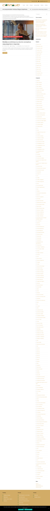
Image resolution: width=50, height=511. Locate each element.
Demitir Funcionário (40, 200)
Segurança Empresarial (41, 444)
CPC (37, 175)
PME (38, 398)
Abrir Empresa (39, 82)
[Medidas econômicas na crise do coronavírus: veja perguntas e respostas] (18, 30)
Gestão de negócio (40, 273)
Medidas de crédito (40, 332)
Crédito (38, 177)
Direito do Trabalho (40, 210)
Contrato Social (39, 166)
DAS (37, 189)
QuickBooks (39, 416)
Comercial (36, 495)
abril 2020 (38, 61)
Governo (38, 283)
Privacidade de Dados (40, 408)
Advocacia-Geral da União (41, 93)
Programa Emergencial (41, 410)
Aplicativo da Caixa (40, 95)
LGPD (38, 321)
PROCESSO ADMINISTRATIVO (24, 500)
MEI (37, 340)
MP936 (38, 361)
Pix (37, 393)
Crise (38, 183)
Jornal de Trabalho (40, 313)
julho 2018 (38, 67)
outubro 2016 (39, 74)
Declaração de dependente (41, 192)
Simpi (38, 456)
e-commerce (39, 220)
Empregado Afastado (40, 232)
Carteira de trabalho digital (41, 120)
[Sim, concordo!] (48, 508)
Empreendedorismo (40, 228)
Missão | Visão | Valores (8, 498)
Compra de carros (40, 139)
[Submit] (46, 14)
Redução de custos (40, 429)
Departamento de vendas (41, 202)
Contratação (39, 156)
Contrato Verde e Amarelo (41, 168)
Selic (37, 448)
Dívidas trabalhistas (40, 213)
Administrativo (39, 91)
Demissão (38, 198)
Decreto (38, 194)
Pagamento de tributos (41, 380)
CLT (37, 128)
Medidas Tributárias (40, 338)
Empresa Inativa (39, 234)
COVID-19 (38, 173)
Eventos (38, 254)
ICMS (38, 290)
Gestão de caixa (39, 267)
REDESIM (38, 427)
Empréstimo (39, 239)
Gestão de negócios (40, 275)
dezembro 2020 (39, 46)
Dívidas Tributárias (40, 215)
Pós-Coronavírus (40, 404)
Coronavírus (39, 171)
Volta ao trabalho (40, 476)
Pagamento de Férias (40, 378)
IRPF (38, 307)
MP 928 (38, 351)
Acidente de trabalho (40, 90)
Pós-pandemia (39, 406)
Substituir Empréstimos (41, 461)
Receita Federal (39, 417)
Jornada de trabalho (40, 311)
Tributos (38, 474)
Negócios (38, 365)
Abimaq (38, 80)
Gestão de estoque (40, 271)
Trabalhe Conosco (37, 497)
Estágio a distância (40, 252)
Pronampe (38, 412)
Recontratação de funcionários (42, 421)
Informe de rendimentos (41, 300)
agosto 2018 (39, 65)
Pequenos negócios (40, 389)
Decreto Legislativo (40, 196)
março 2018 (39, 71)
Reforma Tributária (40, 433)
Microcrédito (39, 342)
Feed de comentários (39, 485)
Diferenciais (6, 497)
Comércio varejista (40, 135)
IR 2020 (38, 306)
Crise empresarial (40, 185)
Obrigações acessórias (41, 376)
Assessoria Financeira (40, 97)
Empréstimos (39, 245)
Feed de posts (38, 484)
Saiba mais (5, 52)
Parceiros (5, 500)
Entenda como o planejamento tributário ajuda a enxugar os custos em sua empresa (41, 21)
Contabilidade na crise (40, 149)
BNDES (38, 111)
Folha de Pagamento (40, 260)
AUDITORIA (21, 502)
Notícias (38, 372)
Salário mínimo (39, 440)
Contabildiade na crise (40, 143)
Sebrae (38, 442)
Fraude (38, 264)
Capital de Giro (39, 116)
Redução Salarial (39, 431)
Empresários (39, 238)
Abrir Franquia (39, 84)
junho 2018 (39, 69)
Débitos (38, 191)
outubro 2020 (39, 50)
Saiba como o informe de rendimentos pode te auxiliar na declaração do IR (41, 25)
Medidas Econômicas (40, 334)
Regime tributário (40, 435)
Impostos (38, 298)
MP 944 (38, 355)
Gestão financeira (40, 279)
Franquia (38, 262)
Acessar (37, 483)
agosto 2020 (39, 53)
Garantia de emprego (40, 265)
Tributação (39, 472)
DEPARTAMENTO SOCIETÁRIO (24, 495)
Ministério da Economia (41, 344)
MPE (38, 363)
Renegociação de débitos (41, 438)
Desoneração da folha (40, 204)
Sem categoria (39, 450)
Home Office (39, 286)
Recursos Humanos (40, 425)
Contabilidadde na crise (41, 145)
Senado (38, 452)
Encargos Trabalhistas (40, 246)
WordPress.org (38, 487)
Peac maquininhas (40, 387)
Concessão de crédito (40, 141)
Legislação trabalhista (40, 315)
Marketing (38, 328)
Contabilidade (39, 147)
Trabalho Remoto (40, 468)
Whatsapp (38, 478)
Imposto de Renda (40, 294)
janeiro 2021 (39, 44)
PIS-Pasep (39, 391)
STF (37, 459)
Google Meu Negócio (40, 281)
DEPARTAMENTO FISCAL (23, 498)
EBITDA (38, 222)
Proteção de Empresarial (41, 414)
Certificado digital (40, 124)
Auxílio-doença (39, 101)
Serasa (38, 454)
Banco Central (39, 103)
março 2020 (39, 63)
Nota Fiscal (39, 367)
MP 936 (38, 353)
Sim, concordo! (21, 509)
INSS (38, 302)
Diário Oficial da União (40, 208)
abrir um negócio (40, 88)
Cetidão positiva (39, 126)
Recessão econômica (40, 419)
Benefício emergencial (40, 109)
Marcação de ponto (40, 327)
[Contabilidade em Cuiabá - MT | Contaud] (11, 5)
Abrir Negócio (39, 86)
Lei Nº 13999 (39, 319)
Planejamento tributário (41, 395)
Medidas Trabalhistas (40, 336)
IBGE (38, 288)
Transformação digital (40, 470)
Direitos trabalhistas (40, 212)
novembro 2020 (39, 48)
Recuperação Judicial (40, 423)
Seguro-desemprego (40, 446)
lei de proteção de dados (41, 317)
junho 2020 (39, 57)
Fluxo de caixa (39, 258)
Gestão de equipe (40, 269)
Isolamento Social (40, 309)
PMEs (38, 400)
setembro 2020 (39, 52)
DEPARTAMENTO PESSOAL (23, 504)
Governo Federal (40, 285)
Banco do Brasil (39, 107)
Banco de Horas (39, 105)
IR (37, 304)
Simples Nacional (40, 458)
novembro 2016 (39, 73)
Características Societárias (41, 118)
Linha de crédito (39, 323)
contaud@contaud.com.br (43, 1)
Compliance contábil (40, 137)
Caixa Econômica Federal (41, 112)
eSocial (38, 250)
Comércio (38, 133)
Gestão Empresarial (40, 277)
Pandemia (38, 385)
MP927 (38, 359)
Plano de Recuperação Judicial (42, 396)
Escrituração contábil (40, 248)
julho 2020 (38, 55)
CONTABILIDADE (22, 497)
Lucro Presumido (40, 325)
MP (37, 346)
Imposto (38, 292)
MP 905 (38, 348)
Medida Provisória (40, 330)
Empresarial (39, 236)
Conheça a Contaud (7, 495)
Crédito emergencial (40, 181)
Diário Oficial (39, 206)
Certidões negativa (40, 122)
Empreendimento (40, 230)
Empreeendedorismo (40, 226)
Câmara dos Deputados (41, 114)
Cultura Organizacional (40, 187)
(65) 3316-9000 (34, 1)
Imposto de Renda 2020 (41, 296)
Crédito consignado (40, 179)
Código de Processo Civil (41, 132)
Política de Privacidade (28, 509)
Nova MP (38, 374)
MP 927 (38, 349)
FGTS (38, 256)
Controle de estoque (40, 170)
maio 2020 (38, 59)
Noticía (38, 370)
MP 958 (38, 357)
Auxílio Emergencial (40, 99)
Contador (38, 154)
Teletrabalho (39, 466)
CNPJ (38, 130)
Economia (38, 224)
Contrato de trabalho (40, 158)
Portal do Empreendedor (41, 402)
